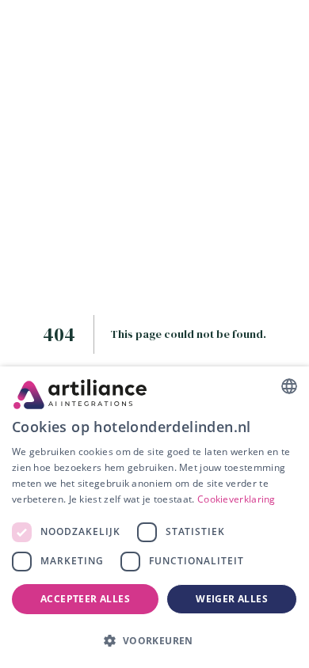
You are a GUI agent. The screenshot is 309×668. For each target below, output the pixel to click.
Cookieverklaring (236, 499)
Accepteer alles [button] (85, 598)
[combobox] (289, 386)
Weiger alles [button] (232, 598)
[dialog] (154, 517)
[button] (154, 640)
